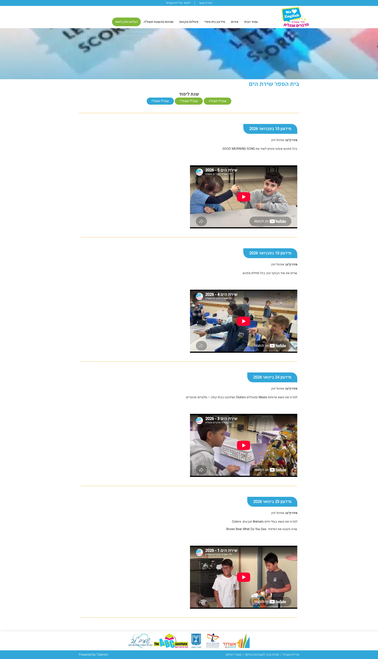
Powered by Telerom (93, 654)
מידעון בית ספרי (214, 22)
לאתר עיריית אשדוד (178, 3)
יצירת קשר (205, 3)
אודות (234, 22)
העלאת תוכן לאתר (126, 22)
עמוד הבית (251, 22)
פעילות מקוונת (188, 22)
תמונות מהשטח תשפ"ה (158, 22)
